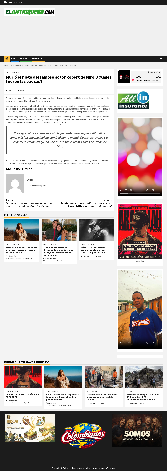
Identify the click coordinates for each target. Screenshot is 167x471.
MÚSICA (15, 391)
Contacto (37, 59)
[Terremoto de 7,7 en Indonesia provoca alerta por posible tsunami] (104, 377)
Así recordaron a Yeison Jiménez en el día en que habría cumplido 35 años (93, 250)
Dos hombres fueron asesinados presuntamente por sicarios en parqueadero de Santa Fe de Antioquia (29, 203)
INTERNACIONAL (92, 391)
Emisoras (24, 59)
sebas (99, 256)
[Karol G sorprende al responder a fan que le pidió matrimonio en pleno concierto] (21, 230)
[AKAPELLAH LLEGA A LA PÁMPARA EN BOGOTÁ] (23, 377)
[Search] (161, 58)
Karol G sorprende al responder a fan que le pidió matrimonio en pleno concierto (21, 250)
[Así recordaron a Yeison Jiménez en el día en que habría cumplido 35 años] (96, 230)
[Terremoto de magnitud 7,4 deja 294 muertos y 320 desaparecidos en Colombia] (144, 377)
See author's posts (38, 186)
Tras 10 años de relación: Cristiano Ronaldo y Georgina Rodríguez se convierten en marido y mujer (58, 251)
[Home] (7, 58)
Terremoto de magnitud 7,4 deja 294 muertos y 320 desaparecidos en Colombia (143, 397)
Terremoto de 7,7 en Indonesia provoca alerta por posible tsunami (102, 397)
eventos (8, 391)
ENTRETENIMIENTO (12, 72)
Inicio (13, 59)
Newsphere (97, 468)
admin (21, 90)
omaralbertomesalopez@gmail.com (20, 258)
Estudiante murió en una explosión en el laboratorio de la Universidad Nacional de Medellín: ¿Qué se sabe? (86, 203)
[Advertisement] (83, 37)
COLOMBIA (130, 391)
